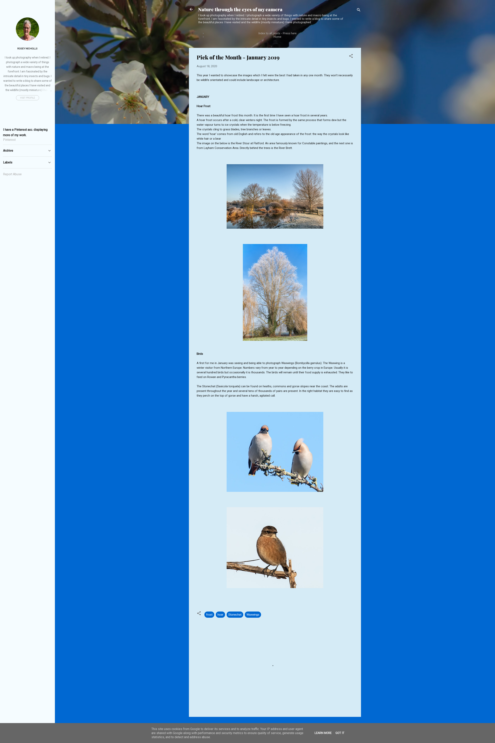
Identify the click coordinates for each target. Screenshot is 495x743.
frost (209, 614)
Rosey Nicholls (27, 48)
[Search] (358, 10)
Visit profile (27, 97)
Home (277, 37)
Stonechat (235, 614)
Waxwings (253, 614)
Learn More (323, 733)
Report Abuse (12, 174)
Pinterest (9, 140)
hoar (220, 614)
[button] (351, 57)
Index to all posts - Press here (277, 33)
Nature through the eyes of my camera (240, 9)
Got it (339, 733)
